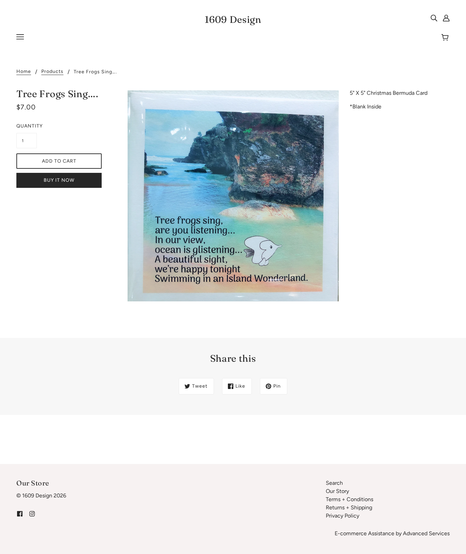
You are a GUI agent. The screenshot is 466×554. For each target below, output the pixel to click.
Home (23, 71)
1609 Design (233, 19)
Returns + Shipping (349, 507)
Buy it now (59, 180)
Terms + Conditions (349, 499)
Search (334, 483)
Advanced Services (426, 533)
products (52, 71)
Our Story (337, 491)
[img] (434, 18)
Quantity (26, 126)
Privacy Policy (342, 515)
